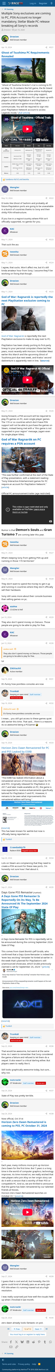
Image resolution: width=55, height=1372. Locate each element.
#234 (51, 858)
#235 (51, 887)
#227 (51, 553)
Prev (17, 1329)
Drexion (7, 29)
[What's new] (51, 3)
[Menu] (4, 3)
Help (34, 1364)
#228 (51, 579)
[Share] (46, 47)
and (17, 179)
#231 (51, 679)
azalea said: (8, 649)
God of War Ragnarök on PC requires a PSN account (21, 441)
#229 (51, 617)
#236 (51, 1046)
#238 (51, 1113)
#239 (51, 1276)
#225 (51, 291)
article (5, 487)
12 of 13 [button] (27, 1329)
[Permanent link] (36, 443)
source (5, 827)
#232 (51, 703)
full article (24, 112)
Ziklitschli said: (9, 709)
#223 (51, 239)
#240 (51, 1318)
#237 (51, 1090)
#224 (51, 262)
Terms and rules (9, 1364)
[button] (3, 1359)
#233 (51, 742)
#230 (51, 643)
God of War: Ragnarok (12, 335)
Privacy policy (24, 1364)
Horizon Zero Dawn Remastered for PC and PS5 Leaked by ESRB (25, 749)
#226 (51, 411)
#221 (51, 47)
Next (37, 1329)
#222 (51, 198)
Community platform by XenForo (25, 1369)
